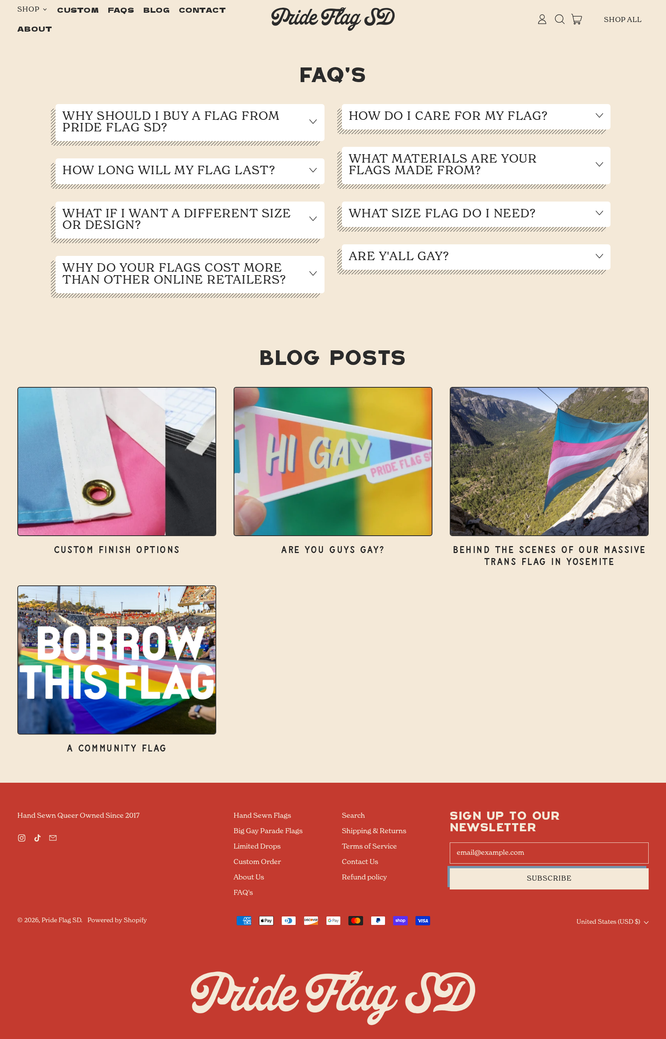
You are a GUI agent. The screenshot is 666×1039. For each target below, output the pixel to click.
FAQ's (243, 892)
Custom (78, 10)
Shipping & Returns (374, 831)
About (34, 29)
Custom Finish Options (117, 550)
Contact (202, 10)
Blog (156, 10)
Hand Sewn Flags (262, 815)
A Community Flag (116, 748)
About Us (249, 877)
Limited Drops (257, 846)
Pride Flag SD (61, 921)
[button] (559, 19)
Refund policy (364, 877)
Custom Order (257, 862)
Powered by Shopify (117, 921)
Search (353, 815)
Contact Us (360, 862)
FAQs (121, 10)
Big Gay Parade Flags (268, 831)
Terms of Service (369, 846)
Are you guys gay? (333, 550)
